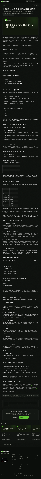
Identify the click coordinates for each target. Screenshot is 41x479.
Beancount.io (33, 385)
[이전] (37, 423)
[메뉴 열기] (39, 1)
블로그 (4, 5)
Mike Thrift (31, 11)
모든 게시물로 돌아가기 (7, 444)
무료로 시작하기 (35, 388)
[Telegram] (37, 1)
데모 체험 (15, 417)
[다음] (39, 423)
